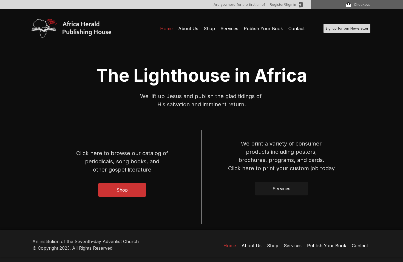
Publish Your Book (263, 28)
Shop (209, 28)
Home (166, 28)
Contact (296, 28)
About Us (188, 28)
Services (229, 28)
